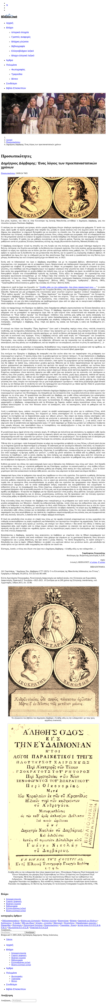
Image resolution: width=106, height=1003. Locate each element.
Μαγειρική (58, 923)
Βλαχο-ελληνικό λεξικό (22, 55)
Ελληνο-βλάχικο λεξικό (16, 908)
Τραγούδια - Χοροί (68, 925)
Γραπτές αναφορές (21, 37)
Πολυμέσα (11, 65)
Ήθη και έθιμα (28, 923)
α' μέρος (93, 562)
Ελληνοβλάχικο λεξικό (22, 51)
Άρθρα (9, 60)
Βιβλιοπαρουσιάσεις (11, 921)
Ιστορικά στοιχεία (20, 32)
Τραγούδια (16, 74)
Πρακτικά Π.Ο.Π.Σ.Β (39, 927)
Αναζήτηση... (6, 930)
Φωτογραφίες (18, 69)
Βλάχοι (9, 27)
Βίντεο (14, 79)
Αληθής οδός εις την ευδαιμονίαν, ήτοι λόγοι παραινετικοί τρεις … (68, 287)
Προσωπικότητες (8, 173)
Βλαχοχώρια (63, 921)
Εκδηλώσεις (6, 923)
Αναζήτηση (30, 932)
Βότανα (73, 921)
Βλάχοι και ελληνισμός (31, 921)
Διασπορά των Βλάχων (87, 921)
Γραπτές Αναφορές (14, 901)
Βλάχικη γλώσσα (19, 41)
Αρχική (9, 23)
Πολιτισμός (17, 925)
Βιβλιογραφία (18, 46)
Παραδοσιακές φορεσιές (86, 923)
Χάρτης (9, 939)
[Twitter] (7, 5)
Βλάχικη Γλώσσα (13, 904)
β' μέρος (101, 562)
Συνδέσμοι (11, 83)
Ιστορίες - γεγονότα (44, 923)
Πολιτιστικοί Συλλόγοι (33, 925)
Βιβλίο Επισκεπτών (16, 88)
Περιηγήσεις (69, 923)
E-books (16, 923)
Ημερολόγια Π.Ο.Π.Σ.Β (18, 927)
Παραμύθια (6, 925)
